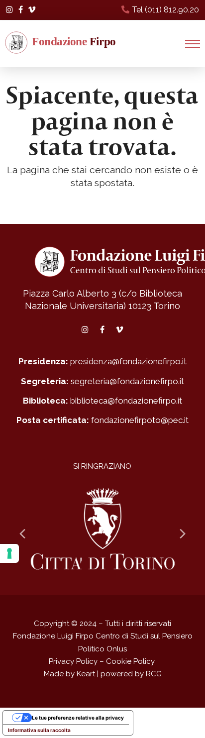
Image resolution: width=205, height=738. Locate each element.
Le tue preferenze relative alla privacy (78, 718)
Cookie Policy (130, 661)
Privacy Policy (73, 661)
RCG (154, 673)
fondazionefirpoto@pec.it (140, 420)
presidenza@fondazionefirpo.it (128, 361)
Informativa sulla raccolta (39, 730)
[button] (192, 44)
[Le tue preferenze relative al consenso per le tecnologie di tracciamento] (9, 553)
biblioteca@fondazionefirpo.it (126, 401)
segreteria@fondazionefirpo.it (127, 381)
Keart (86, 673)
